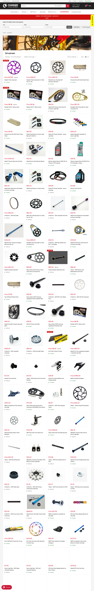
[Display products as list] (88, 57)
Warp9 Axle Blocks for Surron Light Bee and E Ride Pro (35, 135)
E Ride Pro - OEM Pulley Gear (11, 487)
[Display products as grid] (85, 57)
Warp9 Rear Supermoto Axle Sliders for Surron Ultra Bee (13, 189)
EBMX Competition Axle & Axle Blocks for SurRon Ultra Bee (78, 542)
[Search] (67, 5)
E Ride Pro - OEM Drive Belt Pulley (35, 351)
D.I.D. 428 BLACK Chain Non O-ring (13, 541)
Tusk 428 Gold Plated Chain (11, 297)
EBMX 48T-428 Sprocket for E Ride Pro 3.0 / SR (35, 216)
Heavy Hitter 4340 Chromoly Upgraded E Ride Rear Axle (55, 324)
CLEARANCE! (64, 12)
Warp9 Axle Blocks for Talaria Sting (35, 188)
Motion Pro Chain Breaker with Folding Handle (56, 379)
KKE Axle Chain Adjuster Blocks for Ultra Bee (79, 514)
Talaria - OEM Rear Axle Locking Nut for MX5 (79, 487)
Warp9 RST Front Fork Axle (77, 568)
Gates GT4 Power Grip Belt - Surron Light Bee (57, 135)
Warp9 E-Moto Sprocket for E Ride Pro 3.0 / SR (35, 80)
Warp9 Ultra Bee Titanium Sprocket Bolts (13, 324)
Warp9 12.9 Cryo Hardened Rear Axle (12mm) (79, 460)
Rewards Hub (88, 1)
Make (25, 24)
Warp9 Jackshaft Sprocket (11, 270)
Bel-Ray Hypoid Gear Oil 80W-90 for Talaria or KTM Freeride (57, 162)
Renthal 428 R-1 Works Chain (77, 324)
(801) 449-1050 (15, 1)
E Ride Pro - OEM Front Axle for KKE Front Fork (13, 514)
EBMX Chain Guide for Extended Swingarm (56, 542)
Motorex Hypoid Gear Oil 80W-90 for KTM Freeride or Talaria (80, 162)
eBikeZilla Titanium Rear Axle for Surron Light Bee (78, 433)
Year (4, 24)
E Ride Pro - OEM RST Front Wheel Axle (57, 297)
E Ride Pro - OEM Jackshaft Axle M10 (57, 215)
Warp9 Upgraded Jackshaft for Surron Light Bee (78, 135)
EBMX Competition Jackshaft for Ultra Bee (56, 514)
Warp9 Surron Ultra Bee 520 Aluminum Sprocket (55, 80)
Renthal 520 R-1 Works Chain (34, 107)
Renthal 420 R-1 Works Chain (11, 107)
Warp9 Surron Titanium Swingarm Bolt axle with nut (12, 243)
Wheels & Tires (52, 12)
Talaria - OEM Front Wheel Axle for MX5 (57, 460)
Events (74, 1)
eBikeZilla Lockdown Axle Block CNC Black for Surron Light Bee (36, 460)
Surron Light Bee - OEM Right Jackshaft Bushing (11, 569)
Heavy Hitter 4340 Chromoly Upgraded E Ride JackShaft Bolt (35, 297)
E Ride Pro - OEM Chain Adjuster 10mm (56, 406)
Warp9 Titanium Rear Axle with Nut (13, 161)
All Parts (24, 12)
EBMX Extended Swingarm (77, 378)
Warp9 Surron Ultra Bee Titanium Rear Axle (36, 514)
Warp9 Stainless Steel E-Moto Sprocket (12, 433)
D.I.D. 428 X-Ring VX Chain (55, 351)
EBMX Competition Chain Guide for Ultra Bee (13, 406)
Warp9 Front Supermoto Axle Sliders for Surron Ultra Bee (79, 216)
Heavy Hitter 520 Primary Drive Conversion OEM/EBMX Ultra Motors (36, 406)
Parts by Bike (14, 12)
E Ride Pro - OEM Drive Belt (11, 215)
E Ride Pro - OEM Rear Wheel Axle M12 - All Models (57, 243)
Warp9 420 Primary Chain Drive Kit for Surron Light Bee (57, 107)
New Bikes (42, 12)
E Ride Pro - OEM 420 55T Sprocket (79, 297)
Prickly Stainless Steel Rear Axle (56, 270)
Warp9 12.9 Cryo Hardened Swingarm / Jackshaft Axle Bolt (79, 352)
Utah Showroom (6, 1)
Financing (81, 1)
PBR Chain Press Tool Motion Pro (35, 432)
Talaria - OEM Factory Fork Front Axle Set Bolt (36, 379)
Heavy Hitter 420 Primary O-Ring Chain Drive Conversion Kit (35, 270)
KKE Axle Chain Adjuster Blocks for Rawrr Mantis (57, 569)
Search (69, 27)
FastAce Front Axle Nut (10, 378)
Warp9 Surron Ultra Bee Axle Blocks (35, 161)
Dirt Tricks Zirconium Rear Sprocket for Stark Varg (35, 542)
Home (4, 32)
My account (75, 6)
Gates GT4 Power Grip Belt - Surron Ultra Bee (57, 189)
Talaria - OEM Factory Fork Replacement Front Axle (77, 270)
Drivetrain (9, 32)
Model (46, 24)
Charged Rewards (76, 12)
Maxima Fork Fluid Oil (75, 188)
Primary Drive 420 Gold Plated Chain (79, 80)
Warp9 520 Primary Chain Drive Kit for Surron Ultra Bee (79, 243)
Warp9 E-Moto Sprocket (10, 80)
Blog (70, 1)
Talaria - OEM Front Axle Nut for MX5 (57, 487)
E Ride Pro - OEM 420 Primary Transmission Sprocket (34, 487)
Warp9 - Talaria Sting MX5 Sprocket (79, 405)
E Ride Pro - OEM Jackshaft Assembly (11, 352)
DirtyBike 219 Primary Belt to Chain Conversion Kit (35, 243)
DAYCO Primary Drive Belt (33, 324)
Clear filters (76, 27)
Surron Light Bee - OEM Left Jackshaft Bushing (34, 569)
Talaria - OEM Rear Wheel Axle (12, 459)
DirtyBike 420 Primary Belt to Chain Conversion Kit (79, 107)
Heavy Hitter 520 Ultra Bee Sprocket (57, 432)
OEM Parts (33, 12)
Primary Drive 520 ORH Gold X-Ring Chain (13, 135)
